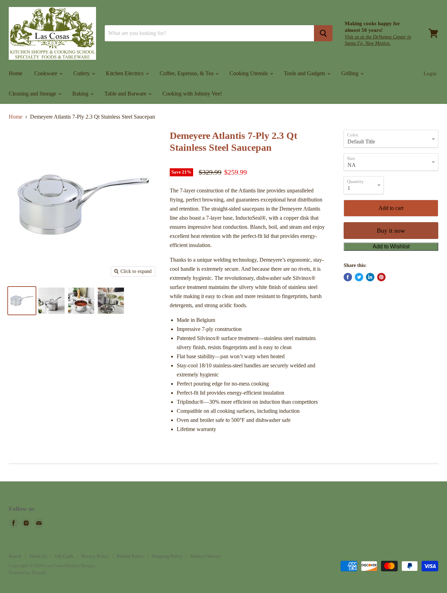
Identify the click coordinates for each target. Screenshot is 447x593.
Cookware (46, 73)
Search (15, 556)
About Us (38, 556)
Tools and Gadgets (305, 73)
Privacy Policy (95, 556)
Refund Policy (130, 556)
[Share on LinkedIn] (370, 277)
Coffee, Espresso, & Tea (187, 73)
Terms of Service (205, 556)
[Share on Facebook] (348, 277)
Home (15, 73)
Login (430, 73)
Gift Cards (64, 556)
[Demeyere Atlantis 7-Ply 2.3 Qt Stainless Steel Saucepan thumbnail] (22, 301)
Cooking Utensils (249, 73)
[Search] (323, 33)
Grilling (350, 73)
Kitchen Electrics (125, 73)
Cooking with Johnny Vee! (192, 94)
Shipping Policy (167, 556)
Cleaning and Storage (33, 94)
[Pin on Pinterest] (381, 277)
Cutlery (82, 73)
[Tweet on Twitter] (359, 277)
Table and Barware (126, 94)
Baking (81, 94)
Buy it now (391, 230)
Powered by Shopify (28, 572)
